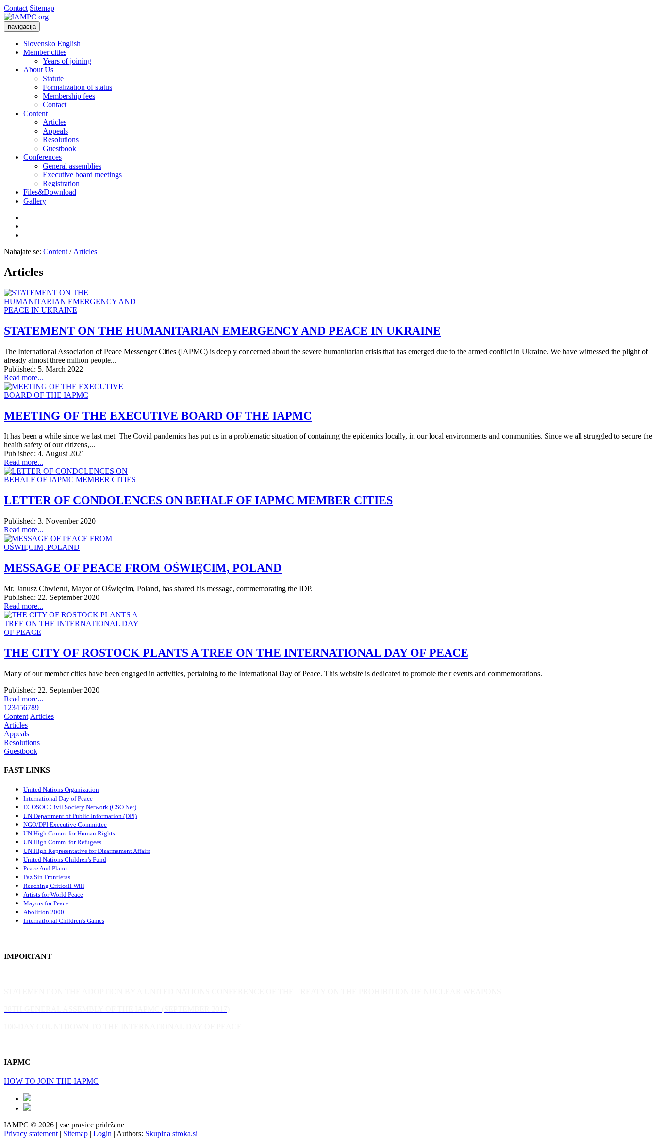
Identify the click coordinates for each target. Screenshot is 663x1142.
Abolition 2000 (43, 912)
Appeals (55, 131)
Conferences (42, 157)
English (69, 43)
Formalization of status (77, 87)
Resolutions (61, 140)
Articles (54, 122)
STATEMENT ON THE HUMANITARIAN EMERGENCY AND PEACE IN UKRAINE (222, 330)
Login (102, 1133)
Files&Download (49, 192)
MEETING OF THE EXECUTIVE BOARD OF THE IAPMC (158, 415)
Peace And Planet (45, 868)
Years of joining (67, 61)
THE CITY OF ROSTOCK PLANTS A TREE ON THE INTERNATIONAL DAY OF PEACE (236, 653)
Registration (61, 183)
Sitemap (42, 8)
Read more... (23, 378)
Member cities (44, 52)
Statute (53, 78)
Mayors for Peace (45, 903)
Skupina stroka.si (171, 1133)
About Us (38, 70)
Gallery (34, 201)
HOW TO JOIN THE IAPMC (51, 1081)
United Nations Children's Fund (64, 859)
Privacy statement (31, 1133)
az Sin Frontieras (48, 877)
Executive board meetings (82, 174)
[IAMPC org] (26, 17)
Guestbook (59, 148)
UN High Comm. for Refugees (62, 842)
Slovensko (39, 43)
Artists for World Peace (53, 894)
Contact (16, 8)
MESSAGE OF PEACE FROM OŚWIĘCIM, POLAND (143, 568)
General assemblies (72, 166)
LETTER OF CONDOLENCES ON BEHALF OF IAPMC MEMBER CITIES (198, 500)
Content (35, 113)
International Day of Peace (58, 798)
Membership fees (69, 96)
